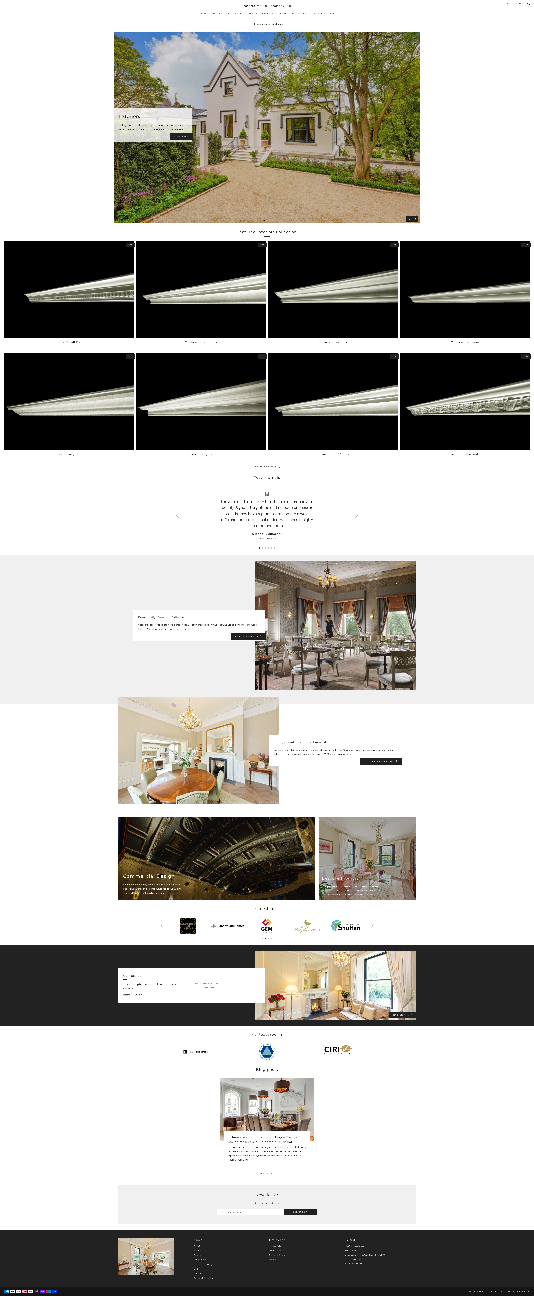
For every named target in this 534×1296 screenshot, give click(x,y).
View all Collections (266, 467)
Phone (126, 994)
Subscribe (299, 1212)
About (202, 14)
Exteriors (233, 14)
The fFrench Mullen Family (379, 761)
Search (272, 1259)
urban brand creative (487, 1291)
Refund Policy (276, 1250)
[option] (267, 127)
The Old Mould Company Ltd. (267, 6)
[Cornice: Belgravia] (201, 401)
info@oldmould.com (355, 1245)
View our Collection (247, 636)
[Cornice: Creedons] (333, 289)
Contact (302, 14)
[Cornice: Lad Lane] (465, 289)
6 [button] (274, 548)
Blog (292, 14)
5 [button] (273, 220)
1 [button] (261, 220)
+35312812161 (351, 1250)
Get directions (401, 1015)
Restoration (252, 14)
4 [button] (270, 220)
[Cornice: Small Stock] (201, 289)
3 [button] (267, 220)
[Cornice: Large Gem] (69, 401)
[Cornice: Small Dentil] (69, 289)
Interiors (217, 14)
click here (279, 24)
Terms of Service (277, 1255)
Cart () (520, 4)
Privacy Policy (275, 1245)
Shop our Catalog (272, 14)
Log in (509, 4)
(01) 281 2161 (137, 994)
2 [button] (264, 220)
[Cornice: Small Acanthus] (465, 401)
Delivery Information (322, 14)
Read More (266, 1173)
